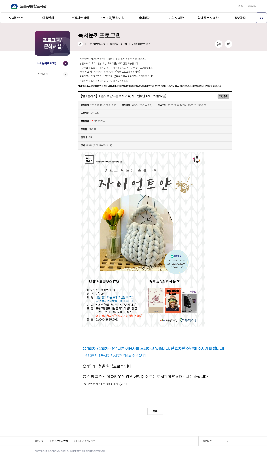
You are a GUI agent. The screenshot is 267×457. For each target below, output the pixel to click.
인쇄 (218, 44)
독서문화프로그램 (47, 63)
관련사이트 (207, 441)
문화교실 (42, 74)
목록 (155, 411)
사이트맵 (261, 18)
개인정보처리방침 (59, 441)
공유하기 (228, 44)
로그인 (241, 6)
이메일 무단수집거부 (84, 441)
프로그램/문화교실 (96, 44)
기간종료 (223, 96)
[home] (80, 44)
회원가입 (252, 6)
